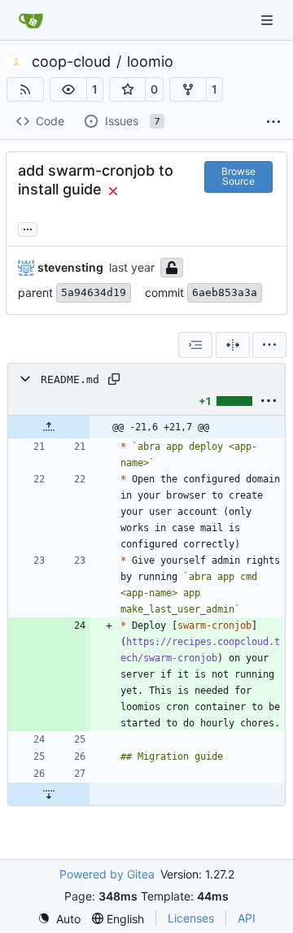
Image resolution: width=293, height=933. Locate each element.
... (28, 227)
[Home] (31, 20)
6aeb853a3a (224, 292)
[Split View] (233, 345)
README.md (70, 379)
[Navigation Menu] (268, 20)
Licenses (191, 918)
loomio (150, 62)
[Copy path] (114, 379)
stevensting (70, 267)
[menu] (269, 345)
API (247, 918)
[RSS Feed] (25, 89)
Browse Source (238, 176)
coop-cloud (71, 62)
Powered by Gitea (107, 874)
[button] (68, 89)
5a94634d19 (93, 292)
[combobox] (195, 345)
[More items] (273, 122)
